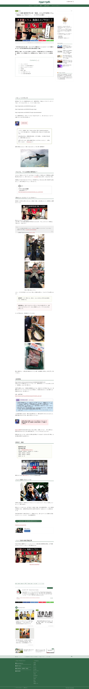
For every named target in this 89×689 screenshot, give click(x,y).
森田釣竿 (23, 583)
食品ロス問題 (18, 429)
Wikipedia (29, 141)
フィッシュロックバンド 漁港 (40, 583)
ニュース (35, 5)
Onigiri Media (61, 72)
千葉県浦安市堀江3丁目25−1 (27, 449)
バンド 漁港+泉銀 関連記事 (26, 73)
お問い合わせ (46, 5)
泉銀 (29, 583)
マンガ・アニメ (36, 670)
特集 (41, 5)
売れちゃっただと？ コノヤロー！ (27, 67)
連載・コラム (36, 683)
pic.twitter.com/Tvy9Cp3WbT (31, 229)
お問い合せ (25, 687)
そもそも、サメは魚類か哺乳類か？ (27, 65)
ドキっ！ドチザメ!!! (24, 64)
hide (37, 60)
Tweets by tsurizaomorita (20, 525)
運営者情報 (60, 36)
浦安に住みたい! (26, 475)
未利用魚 (22, 68)
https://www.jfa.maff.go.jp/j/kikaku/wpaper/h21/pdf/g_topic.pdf (28, 395)
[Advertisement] (34, 86)
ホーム (30, 5)
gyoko (26, 583)
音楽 (35, 678)
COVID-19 (35, 675)
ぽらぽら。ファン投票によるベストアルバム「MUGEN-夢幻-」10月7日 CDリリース (64, 77)
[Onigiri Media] (44, 3)
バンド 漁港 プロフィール (25, 71)
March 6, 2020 (32, 232)
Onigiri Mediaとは (20, 663)
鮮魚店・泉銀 (23, 70)
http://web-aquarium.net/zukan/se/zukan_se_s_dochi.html (30, 191)
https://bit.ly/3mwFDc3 (34, 564)
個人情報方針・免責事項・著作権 (22, 668)
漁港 (19, 583)
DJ (34, 680)
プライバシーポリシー (56, 5)
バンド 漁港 (33, 583)
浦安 (16, 583)
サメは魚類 (36, 176)
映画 (35, 664)
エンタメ (20, 656)
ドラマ (35, 667)
